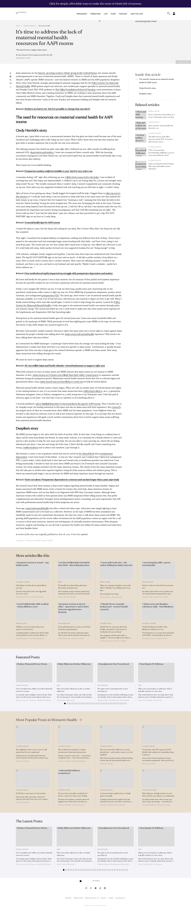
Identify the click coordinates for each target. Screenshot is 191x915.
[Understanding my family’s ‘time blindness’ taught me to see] (158, 612)
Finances (32, 700)
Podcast (123, 13)
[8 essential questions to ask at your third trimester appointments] (74, 612)
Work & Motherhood (36, 638)
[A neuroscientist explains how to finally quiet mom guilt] (116, 778)
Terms (111, 898)
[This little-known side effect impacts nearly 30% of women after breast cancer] (140, 138)
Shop (113, 13)
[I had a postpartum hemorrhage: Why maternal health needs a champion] (140, 165)
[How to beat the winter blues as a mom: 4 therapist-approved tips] (140, 114)
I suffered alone (30, 447)
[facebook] (91, 888)
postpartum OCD (50, 295)
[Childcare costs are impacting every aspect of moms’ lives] (32, 612)
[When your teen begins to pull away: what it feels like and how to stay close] (156, 672)
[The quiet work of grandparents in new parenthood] (115, 672)
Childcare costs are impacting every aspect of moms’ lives (30, 628)
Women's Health (44, 26)
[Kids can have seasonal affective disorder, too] (140, 125)
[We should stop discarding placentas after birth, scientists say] (74, 570)
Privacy (104, 898)
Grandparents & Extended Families (113, 701)
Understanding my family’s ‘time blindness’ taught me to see (154, 628)
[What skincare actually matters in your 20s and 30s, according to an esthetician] (158, 778)
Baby (58, 685)
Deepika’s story (145, 93)
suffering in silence (92, 391)
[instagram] (86, 888)
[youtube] (95, 888)
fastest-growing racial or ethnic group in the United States (67, 73)
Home (18, 26)
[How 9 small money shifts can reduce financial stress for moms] (34, 672)
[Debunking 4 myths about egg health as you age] (32, 570)
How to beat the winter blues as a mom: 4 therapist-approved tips (161, 115)
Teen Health (147, 700)
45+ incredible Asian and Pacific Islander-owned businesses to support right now (64, 365)
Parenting (96, 13)
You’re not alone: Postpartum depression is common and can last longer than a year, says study (71, 479)
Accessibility (120, 898)
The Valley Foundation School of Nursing (75, 89)
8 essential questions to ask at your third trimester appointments (74, 628)
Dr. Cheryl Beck (86, 453)
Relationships (102, 685)
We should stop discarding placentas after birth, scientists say (72, 586)
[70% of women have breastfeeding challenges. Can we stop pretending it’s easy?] (140, 151)
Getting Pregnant (36, 597)
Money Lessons (22, 685)
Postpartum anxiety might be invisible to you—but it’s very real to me (58, 171)
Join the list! (137, 13)
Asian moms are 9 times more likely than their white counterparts (65, 375)
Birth (60, 582)
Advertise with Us (92, 898)
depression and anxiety (41, 152)
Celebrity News (106, 624)
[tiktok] (100, 888)
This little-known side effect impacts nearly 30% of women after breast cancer (160, 139)
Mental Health (46, 540)
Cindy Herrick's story (147, 88)
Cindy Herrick (22, 55)
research (116, 407)
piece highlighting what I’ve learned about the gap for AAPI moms (68, 403)
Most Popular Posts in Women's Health (46, 720)
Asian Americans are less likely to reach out (61, 381)
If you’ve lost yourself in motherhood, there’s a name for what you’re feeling (72, 794)
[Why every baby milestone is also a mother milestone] (75, 672)
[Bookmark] (10, 87)
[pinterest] (105, 888)
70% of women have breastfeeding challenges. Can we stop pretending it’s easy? (161, 152)
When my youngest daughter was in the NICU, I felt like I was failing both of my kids (115, 588)
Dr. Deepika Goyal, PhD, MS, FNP (41, 55)
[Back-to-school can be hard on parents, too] (158, 570)
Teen (139, 685)
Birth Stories (105, 582)
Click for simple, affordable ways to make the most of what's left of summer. (95, 4)
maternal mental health (37, 508)
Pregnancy (81, 13)
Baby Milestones (68, 700)
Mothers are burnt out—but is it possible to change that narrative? (57, 108)
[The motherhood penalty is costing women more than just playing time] (74, 734)
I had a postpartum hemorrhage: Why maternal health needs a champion (161, 166)
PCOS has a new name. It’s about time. (31, 793)
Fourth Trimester (78, 805)
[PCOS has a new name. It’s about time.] (32, 778)
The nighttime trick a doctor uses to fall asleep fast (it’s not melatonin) (31, 750)
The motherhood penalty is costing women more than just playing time (72, 750)
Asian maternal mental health (79, 334)
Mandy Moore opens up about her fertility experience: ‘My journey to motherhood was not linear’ (113, 629)
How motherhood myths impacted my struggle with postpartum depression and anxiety (68, 273)
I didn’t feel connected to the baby (82, 177)
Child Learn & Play (161, 597)
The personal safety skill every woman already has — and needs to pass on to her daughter (116, 752)
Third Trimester (64, 624)
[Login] (174, 14)
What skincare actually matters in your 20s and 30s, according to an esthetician (158, 794)
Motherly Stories (23, 582)
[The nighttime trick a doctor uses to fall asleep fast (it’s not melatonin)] (32, 734)
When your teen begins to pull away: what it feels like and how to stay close (155, 690)
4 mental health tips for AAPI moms (42, 222)
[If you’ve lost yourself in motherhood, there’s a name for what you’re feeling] (74, 778)
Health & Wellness (29, 26)
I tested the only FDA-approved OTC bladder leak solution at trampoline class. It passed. (158, 752)
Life (106, 13)
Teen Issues (157, 700)
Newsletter (78, 898)
